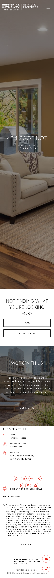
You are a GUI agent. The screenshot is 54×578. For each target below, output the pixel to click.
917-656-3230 (16, 446)
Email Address (12, 496)
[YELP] (20, 485)
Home (27, 322)
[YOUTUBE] (31, 478)
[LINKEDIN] (24, 478)
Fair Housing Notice (26, 570)
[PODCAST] (28, 485)
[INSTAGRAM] (16, 478)
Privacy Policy (23, 509)
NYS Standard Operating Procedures (27, 573)
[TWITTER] (39, 478)
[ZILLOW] (35, 485)
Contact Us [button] (27, 407)
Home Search (27, 333)
